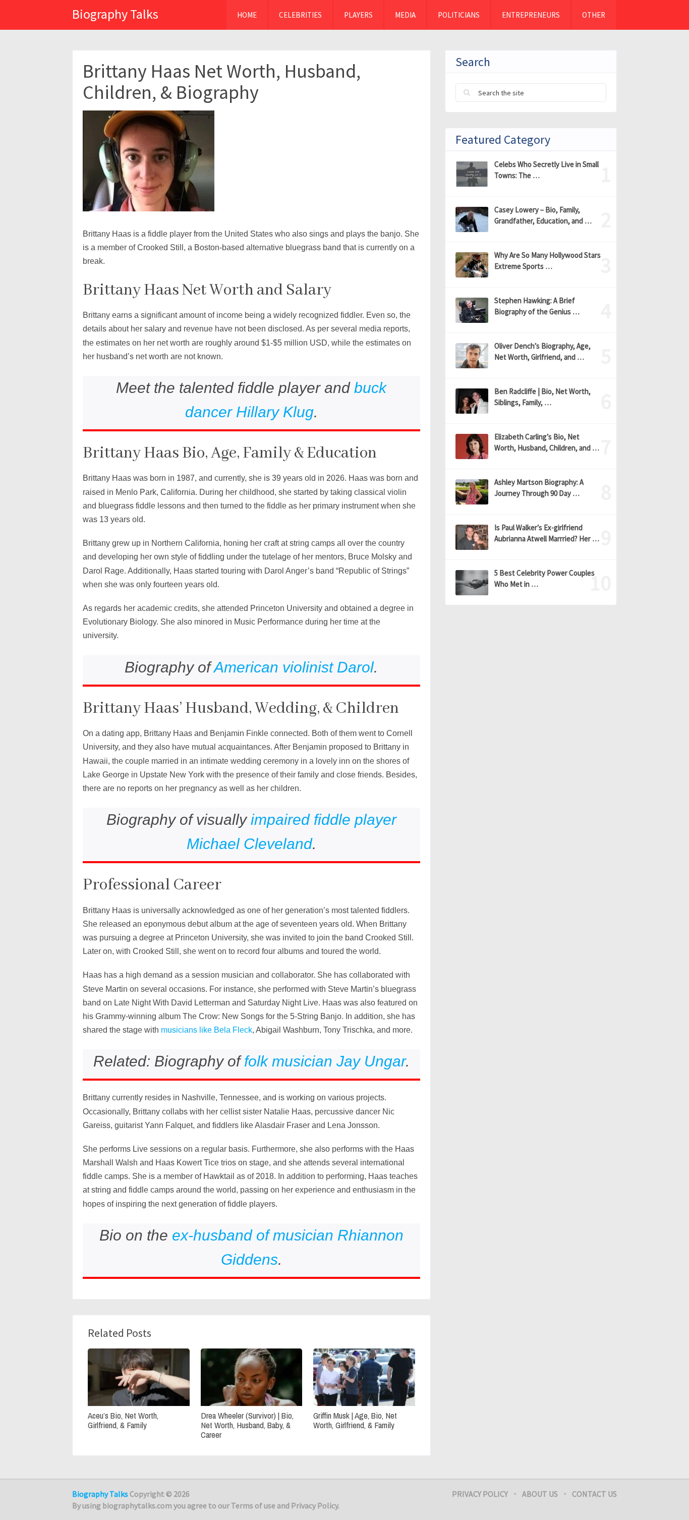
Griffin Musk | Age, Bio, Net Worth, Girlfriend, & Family (355, 1420)
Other (593, 15)
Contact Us (594, 1494)
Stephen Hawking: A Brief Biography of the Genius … (537, 306)
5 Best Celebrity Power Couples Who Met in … (544, 578)
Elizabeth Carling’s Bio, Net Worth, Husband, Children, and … (546, 442)
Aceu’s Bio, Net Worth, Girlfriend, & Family (123, 1420)
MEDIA (405, 15)
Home (247, 15)
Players (358, 15)
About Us (540, 1494)
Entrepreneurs (531, 15)
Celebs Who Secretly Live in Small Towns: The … (546, 169)
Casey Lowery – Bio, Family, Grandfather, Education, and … (543, 215)
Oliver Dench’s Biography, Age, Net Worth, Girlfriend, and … (542, 351)
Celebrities (300, 15)
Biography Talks (115, 14)
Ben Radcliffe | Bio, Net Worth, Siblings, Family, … (542, 396)
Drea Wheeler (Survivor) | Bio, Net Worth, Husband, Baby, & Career (247, 1425)
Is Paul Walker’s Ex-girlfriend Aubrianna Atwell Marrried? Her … (546, 533)
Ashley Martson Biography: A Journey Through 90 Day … (539, 487)
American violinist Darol (294, 667)
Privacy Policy (480, 1494)
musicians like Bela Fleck (206, 1030)
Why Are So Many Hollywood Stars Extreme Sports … (547, 260)
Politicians (459, 15)
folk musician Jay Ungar (325, 1061)
